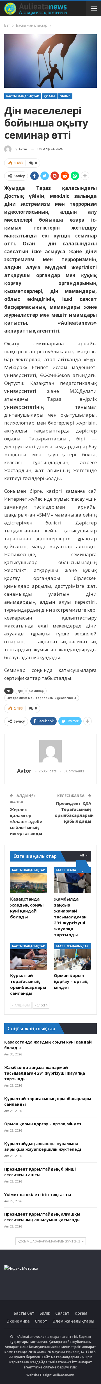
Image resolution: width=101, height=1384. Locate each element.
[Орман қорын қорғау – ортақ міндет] (72, 956)
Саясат (62, 1313)
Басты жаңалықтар (22, 96)
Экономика (18, 1321)
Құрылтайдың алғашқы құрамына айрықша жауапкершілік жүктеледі (42, 1146)
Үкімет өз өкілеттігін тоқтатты (37, 1194)
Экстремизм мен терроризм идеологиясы (41, 698)
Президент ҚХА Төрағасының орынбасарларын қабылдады (74, 812)
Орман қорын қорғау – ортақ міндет (43, 1123)
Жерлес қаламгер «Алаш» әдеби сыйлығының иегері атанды (26, 821)
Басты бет (24, 1313)
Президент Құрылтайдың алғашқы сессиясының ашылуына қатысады (42, 1216)
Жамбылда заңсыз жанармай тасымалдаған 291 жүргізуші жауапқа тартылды (44, 1073)
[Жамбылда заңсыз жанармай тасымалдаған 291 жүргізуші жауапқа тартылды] (72, 880)
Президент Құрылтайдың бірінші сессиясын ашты (40, 1171)
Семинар (36, 691)
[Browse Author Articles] (50, 751)
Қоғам (49, 96)
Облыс (64, 96)
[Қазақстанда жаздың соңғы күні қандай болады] (28, 880)
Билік (45, 1313)
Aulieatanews (64, 1375)
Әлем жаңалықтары (73, 1321)
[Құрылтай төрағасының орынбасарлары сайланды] (28, 956)
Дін (20, 691)
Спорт (41, 1321)
